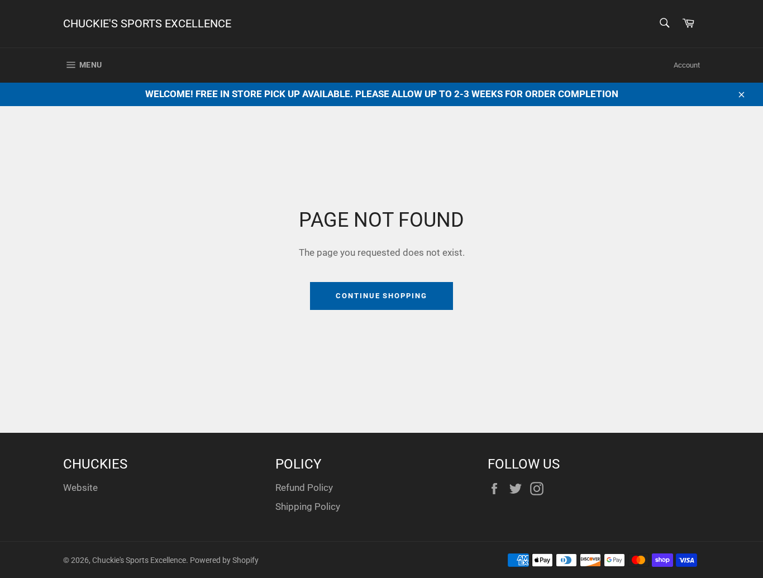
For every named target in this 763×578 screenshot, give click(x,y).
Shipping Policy (307, 506)
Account (687, 65)
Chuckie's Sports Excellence (147, 23)
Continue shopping (381, 296)
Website (80, 487)
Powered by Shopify (224, 560)
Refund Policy (304, 487)
